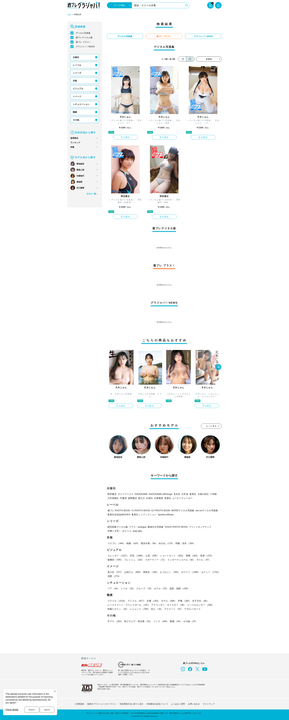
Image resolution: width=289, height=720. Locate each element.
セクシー (210, 572)
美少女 (115, 572)
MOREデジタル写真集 (182, 510)
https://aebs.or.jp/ (103, 689)
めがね (166, 543)
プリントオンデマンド (200, 527)
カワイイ (190, 572)
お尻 (152, 555)
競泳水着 (149, 543)
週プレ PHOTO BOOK (118, 510)
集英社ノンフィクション (144, 514)
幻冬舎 (185, 494)
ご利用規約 (79, 704)
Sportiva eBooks (166, 514)
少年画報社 (113, 498)
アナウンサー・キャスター (168, 605)
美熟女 (151, 572)
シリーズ (77, 73)
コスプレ (116, 543)
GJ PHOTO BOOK (160, 510)
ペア (113, 588)
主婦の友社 (203, 494)
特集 (72, 147)
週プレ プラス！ (83, 42)
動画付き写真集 (155, 527)
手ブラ (115, 621)
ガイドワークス (126, 494)
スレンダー (118, 555)
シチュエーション (81, 104)
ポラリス (126, 531)
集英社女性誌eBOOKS (118, 514)
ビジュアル (78, 88)
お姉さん (133, 572)
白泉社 (149, 498)
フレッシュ (134, 559)
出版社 (76, 57)
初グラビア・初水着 (138, 621)
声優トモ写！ (114, 531)
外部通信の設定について (157, 704)
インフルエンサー (200, 605)
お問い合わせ (194, 704)
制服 (133, 543)
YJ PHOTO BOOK (140, 510)
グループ (144, 588)
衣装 (75, 81)
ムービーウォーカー (182, 498)
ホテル (161, 588)
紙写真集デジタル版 (117, 527)
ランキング (75, 142)
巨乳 (137, 555)
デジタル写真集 (83, 33)
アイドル (136, 601)
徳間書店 (132, 498)
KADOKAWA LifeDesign (160, 494)
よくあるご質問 (178, 704)
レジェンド (140, 609)
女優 (153, 601)
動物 (176, 621)
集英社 (193, 494)
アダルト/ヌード (192, 609)
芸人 (157, 609)
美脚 (192, 555)
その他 (76, 120)
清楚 (114, 576)
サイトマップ (209, 704)
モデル (169, 601)
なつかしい (170, 572)
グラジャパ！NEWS (85, 46)
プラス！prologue (137, 527)
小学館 (213, 494)
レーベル (77, 65)
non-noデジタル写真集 (206, 510)
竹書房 (123, 498)
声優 (184, 601)
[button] (218, 367)
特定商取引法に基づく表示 (131, 704)
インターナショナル (181, 559)
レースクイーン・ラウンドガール (128, 605)
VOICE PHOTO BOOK (176, 527)
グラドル (116, 601)
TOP (69, 15)
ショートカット (172, 555)
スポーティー (155, 559)
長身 (206, 555)
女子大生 (200, 601)
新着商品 (74, 138)
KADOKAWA (141, 494)
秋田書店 (112, 494)
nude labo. (137, 531)
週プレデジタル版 (84, 37)
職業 (75, 112)
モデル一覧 (91, 194)
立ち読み (125, 137)
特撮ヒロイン (118, 609)
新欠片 (141, 498)
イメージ (77, 96)
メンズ (161, 621)
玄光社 (177, 494)
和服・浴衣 (185, 543)
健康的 (115, 559)
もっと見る (211, 426)
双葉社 (167, 498)
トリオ (128, 588)
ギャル (203, 559)
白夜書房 (158, 498)
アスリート (173, 609)
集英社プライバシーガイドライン (102, 704)
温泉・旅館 (179, 588)
